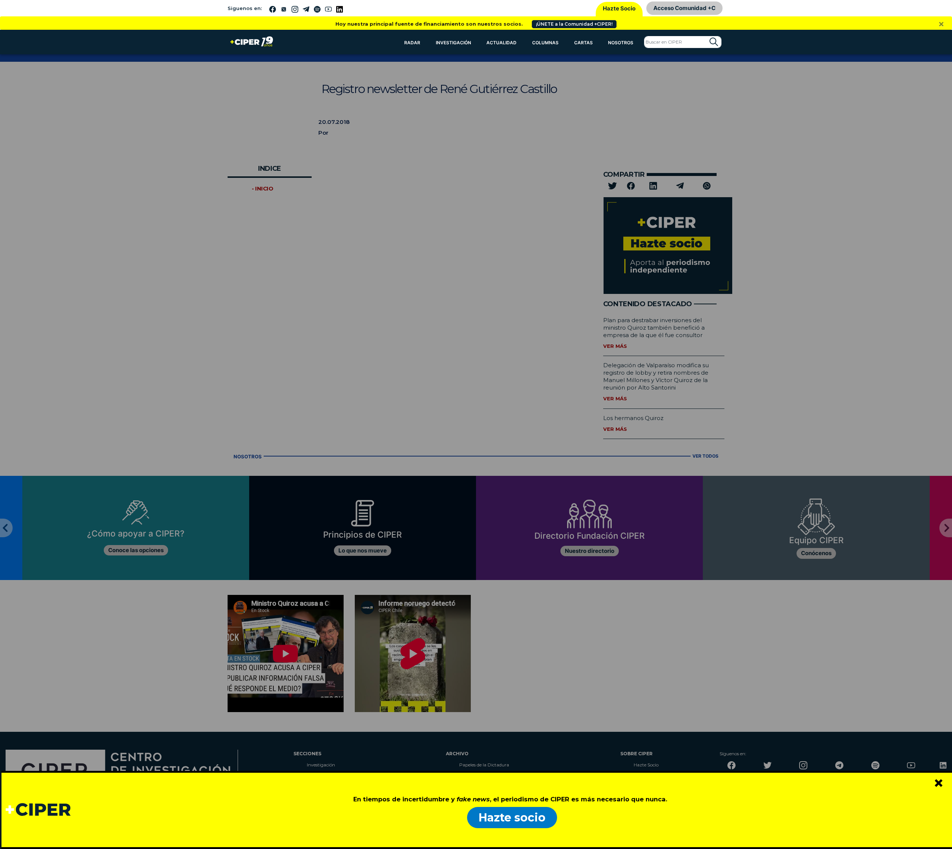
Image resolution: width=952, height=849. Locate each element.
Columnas (545, 42)
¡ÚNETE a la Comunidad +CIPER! (574, 24)
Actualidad (501, 42)
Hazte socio (512, 817)
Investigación (453, 42)
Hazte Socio (619, 8)
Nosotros (620, 42)
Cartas (583, 42)
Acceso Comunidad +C (684, 8)
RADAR (412, 42)
